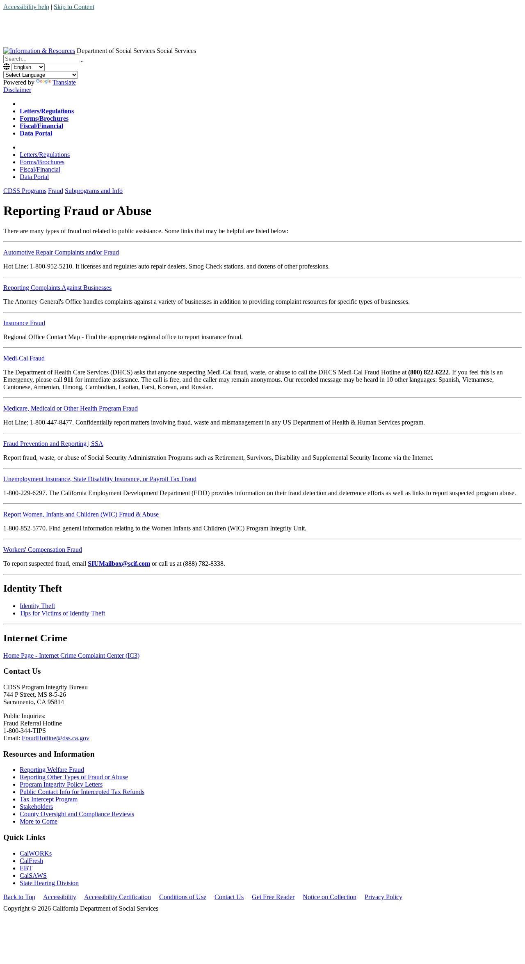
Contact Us (229, 896)
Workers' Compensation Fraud (42, 549)
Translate (64, 82)
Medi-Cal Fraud (24, 358)
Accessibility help (26, 6)
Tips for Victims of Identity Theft (62, 613)
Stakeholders (36, 806)
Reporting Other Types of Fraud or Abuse (74, 776)
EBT (26, 868)
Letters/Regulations (45, 154)
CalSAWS (33, 875)
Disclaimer (17, 89)
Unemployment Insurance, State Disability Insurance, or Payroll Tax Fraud (99, 478)
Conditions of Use (182, 896)
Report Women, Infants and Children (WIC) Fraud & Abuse (81, 514)
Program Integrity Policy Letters (61, 784)
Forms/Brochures (42, 161)
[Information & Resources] (39, 50)
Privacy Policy (383, 896)
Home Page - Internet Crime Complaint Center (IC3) (71, 655)
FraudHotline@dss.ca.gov (55, 737)
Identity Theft (37, 605)
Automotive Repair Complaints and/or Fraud (61, 252)
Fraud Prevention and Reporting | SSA (53, 443)
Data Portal (34, 176)
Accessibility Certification (117, 896)
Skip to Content (74, 6)
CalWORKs (36, 853)
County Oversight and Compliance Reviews (77, 813)
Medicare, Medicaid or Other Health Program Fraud (70, 408)
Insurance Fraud (24, 322)
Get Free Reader (273, 896)
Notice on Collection (329, 896)
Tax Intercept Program (49, 799)
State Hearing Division (49, 882)
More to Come (38, 821)
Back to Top (19, 896)
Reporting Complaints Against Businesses (57, 287)
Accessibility (59, 896)
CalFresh (31, 860)
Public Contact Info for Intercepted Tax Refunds (82, 791)
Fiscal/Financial (40, 169)
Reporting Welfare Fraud (52, 769)
